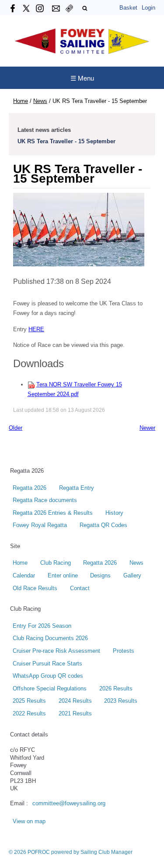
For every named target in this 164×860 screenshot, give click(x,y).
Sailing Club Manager (106, 852)
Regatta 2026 (29, 488)
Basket (128, 7)
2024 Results (75, 701)
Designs (100, 576)
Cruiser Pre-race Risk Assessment (56, 651)
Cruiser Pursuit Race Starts (47, 664)
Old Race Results (35, 588)
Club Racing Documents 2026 (50, 638)
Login (148, 7)
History (114, 513)
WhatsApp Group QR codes (48, 676)
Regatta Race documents (45, 500)
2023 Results (120, 701)
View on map (29, 821)
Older (15, 428)
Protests (123, 651)
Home (20, 101)
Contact (80, 588)
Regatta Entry (76, 488)
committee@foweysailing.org (68, 803)
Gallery (132, 576)
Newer (147, 428)
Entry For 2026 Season (42, 626)
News (40, 101)
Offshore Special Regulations (50, 689)
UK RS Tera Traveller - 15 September (66, 141)
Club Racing (55, 563)
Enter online (63, 576)
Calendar (24, 576)
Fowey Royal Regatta (40, 525)
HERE (36, 329)
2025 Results (29, 701)
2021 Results (75, 714)
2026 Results (116, 689)
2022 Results (29, 714)
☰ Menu (82, 77)
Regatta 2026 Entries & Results (53, 513)
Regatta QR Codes (103, 525)
